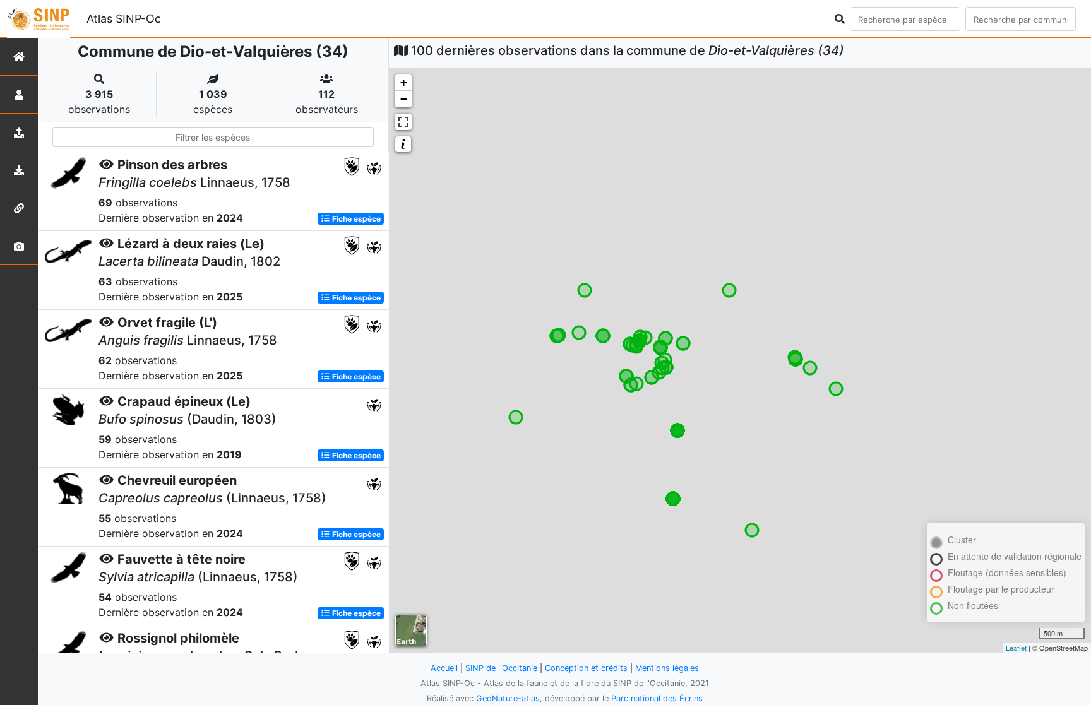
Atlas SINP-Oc (123, 18)
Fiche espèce (355, 218)
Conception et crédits (586, 668)
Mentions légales (667, 668)
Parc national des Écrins (657, 698)
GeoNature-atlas (508, 698)
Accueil (444, 668)
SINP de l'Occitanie (501, 668)
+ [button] (403, 82)
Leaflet (1016, 648)
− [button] (403, 98)
